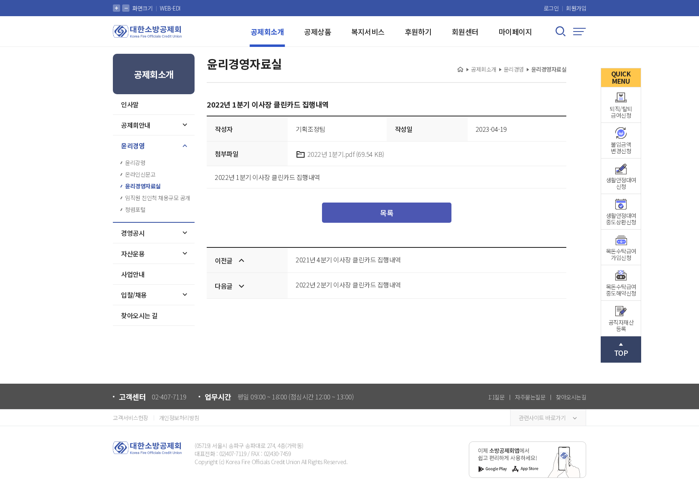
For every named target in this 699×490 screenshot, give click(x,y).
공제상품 (317, 31)
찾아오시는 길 (139, 315)
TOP (621, 352)
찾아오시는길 (571, 397)
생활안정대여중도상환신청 (621, 218)
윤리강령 (135, 162)
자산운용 (132, 253)
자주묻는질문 (530, 397)
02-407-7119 (169, 396)
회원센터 (465, 31)
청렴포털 (135, 209)
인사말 (130, 104)
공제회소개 (267, 31)
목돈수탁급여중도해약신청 (621, 290)
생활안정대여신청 (621, 183)
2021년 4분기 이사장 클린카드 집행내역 (348, 259)
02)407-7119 (232, 454)
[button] (116, 8)
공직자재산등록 (621, 325)
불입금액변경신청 (621, 147)
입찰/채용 (134, 295)
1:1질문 (496, 397)
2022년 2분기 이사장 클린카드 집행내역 (348, 284)
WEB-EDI (170, 8)
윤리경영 (132, 145)
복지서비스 (368, 31)
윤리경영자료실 (143, 186)
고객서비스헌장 (130, 418)
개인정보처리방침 (179, 418)
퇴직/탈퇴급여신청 (621, 112)
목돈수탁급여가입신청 (621, 254)
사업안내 (132, 274)
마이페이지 (515, 31)
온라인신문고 (140, 174)
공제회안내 (135, 125)
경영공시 (132, 233)
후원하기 (418, 31)
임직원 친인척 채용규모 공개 (157, 198)
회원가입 (576, 8)
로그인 (551, 8)
